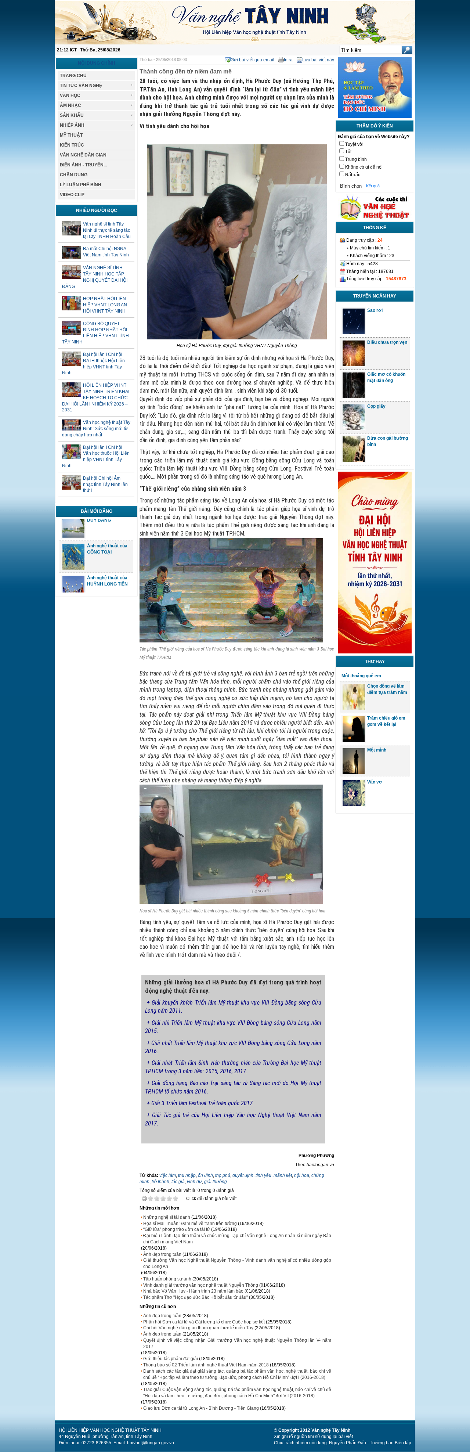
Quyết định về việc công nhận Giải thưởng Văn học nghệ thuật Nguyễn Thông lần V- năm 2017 (237, 1343)
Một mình (376, 750)
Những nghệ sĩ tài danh (166, 1217)
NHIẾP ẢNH (72, 125)
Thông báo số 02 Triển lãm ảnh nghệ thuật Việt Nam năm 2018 (206, 1365)
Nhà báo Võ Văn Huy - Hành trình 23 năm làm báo (193, 1291)
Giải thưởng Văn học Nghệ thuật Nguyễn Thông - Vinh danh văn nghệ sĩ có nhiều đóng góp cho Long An (237, 1263)
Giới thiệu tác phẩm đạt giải (170, 1358)
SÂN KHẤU (72, 115)
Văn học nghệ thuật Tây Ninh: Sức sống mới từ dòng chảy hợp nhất (96, 428)
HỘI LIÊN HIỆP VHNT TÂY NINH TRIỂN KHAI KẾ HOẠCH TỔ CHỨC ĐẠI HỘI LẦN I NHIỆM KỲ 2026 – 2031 (95, 397)
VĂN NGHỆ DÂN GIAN (83, 155)
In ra (288, 59)
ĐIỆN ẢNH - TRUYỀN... (83, 164)
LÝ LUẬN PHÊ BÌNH (80, 184)
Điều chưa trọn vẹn (387, 342)
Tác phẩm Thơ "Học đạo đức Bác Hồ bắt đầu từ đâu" (195, 1297)
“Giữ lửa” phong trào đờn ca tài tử (176, 1229)
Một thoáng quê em (361, 675)
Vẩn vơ (374, 782)
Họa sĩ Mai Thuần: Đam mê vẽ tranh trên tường (190, 1223)
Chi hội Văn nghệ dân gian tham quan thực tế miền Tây (198, 1327)
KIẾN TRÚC (72, 145)
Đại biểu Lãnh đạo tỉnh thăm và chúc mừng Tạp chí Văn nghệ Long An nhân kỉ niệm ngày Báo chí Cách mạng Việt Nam (237, 1238)
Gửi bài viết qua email (252, 59)
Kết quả (373, 186)
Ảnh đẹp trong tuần (162, 1254)
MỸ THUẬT (71, 135)
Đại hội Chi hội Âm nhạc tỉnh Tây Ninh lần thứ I (105, 484)
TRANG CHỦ (73, 75)
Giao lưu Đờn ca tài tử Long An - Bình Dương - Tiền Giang (201, 1408)
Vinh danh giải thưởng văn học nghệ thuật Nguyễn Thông (200, 1285)
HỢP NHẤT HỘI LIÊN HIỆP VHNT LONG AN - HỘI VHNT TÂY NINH (106, 305)
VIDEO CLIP (72, 194)
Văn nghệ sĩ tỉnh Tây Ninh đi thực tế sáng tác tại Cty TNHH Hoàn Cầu (107, 230)
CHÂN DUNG (73, 174)
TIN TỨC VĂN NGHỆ (81, 85)
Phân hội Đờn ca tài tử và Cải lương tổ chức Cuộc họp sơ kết (204, 1322)
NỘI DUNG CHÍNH (96, 63)
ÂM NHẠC (70, 105)
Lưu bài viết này (318, 59)
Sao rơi (375, 310)
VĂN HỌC (70, 95)
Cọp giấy (376, 406)
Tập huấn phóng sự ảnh (167, 1279)
